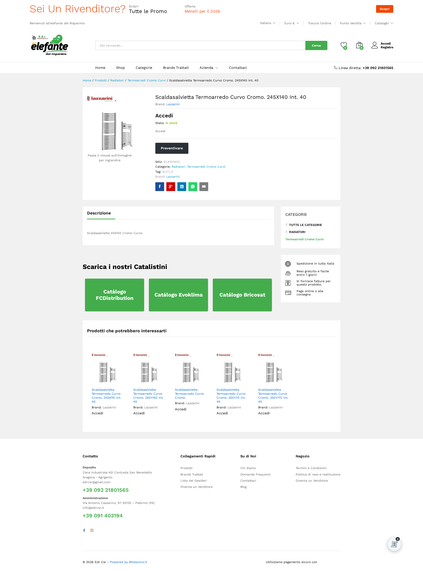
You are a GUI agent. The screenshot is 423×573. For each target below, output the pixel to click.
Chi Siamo (248, 468)
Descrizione (99, 213)
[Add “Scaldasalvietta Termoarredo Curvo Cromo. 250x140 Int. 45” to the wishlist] (152, 380)
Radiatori (178, 166)
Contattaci (238, 68)
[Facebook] (84, 530)
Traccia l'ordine (319, 23)
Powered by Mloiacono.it (128, 562)
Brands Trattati (176, 68)
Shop (120, 68)
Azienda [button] (206, 68)
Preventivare (172, 148)
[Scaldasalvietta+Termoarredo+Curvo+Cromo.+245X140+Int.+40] (181, 186)
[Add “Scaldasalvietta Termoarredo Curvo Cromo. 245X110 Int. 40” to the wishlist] (111, 380)
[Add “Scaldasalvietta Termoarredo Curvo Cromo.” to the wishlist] (194, 380)
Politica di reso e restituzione (318, 474)
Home (100, 68)
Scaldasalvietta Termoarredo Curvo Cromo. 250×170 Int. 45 (273, 396)
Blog (243, 486)
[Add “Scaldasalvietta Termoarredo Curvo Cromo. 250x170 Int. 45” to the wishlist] (277, 380)
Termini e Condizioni (311, 468)
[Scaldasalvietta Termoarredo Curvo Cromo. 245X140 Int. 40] (159, 186)
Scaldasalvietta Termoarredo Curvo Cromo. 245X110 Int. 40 (106, 396)
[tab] (101, 215)
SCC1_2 (167, 171)
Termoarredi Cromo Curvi (206, 166)
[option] (108, 387)
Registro (387, 47)
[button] (119, 380)
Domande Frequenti (255, 474)
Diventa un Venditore (196, 486)
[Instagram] (92, 531)
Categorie (144, 68)
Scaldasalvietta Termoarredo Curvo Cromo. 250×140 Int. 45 (148, 396)
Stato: (159, 123)
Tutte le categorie (305, 225)
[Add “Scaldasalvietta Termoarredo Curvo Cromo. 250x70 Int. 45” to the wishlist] (236, 380)
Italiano (265, 22)
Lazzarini (173, 104)
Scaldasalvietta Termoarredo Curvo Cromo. (189, 393)
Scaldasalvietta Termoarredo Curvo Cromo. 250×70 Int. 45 (231, 396)
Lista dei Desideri (193, 480)
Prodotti (186, 468)
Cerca (316, 45)
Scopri (385, 9)
